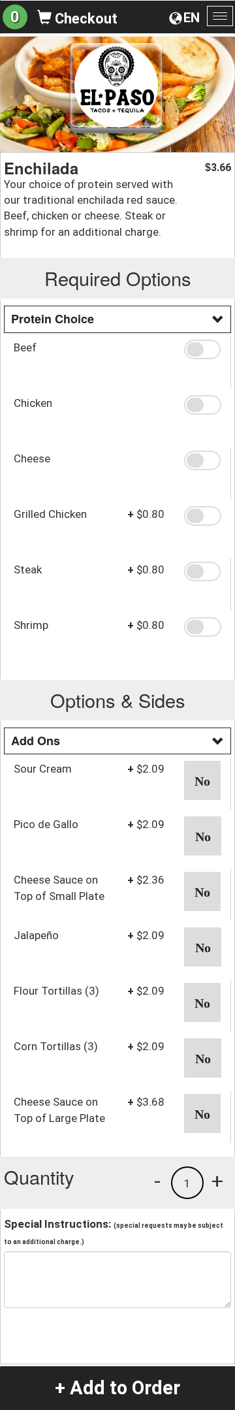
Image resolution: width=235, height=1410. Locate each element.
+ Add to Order (117, 1388)
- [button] (157, 1180)
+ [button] (217, 1180)
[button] (202, 349)
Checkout (85, 18)
